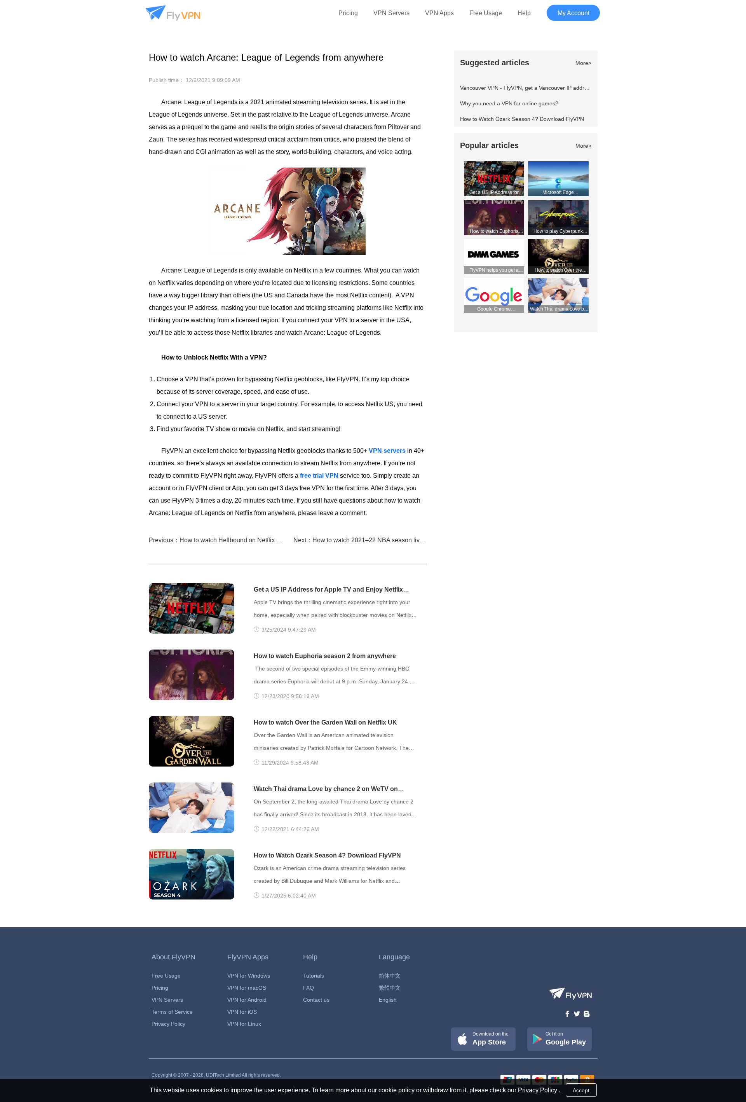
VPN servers (387, 450)
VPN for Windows (248, 976)
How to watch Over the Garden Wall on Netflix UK (325, 722)
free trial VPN (319, 475)
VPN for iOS (242, 1012)
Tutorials (313, 976)
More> (583, 63)
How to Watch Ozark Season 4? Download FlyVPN (327, 855)
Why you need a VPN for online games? (509, 103)
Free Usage (485, 13)
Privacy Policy (168, 1024)
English (388, 1000)
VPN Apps (439, 13)
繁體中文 (390, 988)
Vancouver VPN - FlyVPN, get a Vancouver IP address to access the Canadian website (566, 88)
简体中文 (390, 976)
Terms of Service (172, 1012)
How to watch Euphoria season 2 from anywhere (325, 656)
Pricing (348, 13)
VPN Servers (391, 13)
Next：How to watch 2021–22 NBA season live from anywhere (379, 540)
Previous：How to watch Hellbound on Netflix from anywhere (233, 540)
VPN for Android (247, 1000)
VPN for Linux (244, 1024)
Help (524, 13)
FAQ (308, 988)
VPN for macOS (246, 988)
